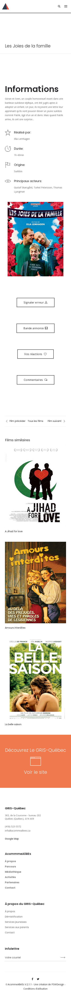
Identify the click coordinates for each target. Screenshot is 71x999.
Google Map (12, 838)
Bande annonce (33, 328)
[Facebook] (32, 979)
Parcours (10, 866)
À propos (10, 861)
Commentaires (34, 380)
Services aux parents (17, 927)
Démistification (14, 916)
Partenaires (12, 882)
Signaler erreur (34, 302)
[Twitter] (38, 979)
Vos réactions (33, 354)
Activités (10, 877)
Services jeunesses (16, 922)
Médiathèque (13, 871)
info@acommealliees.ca (17, 830)
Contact (10, 887)
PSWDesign (58, 984)
